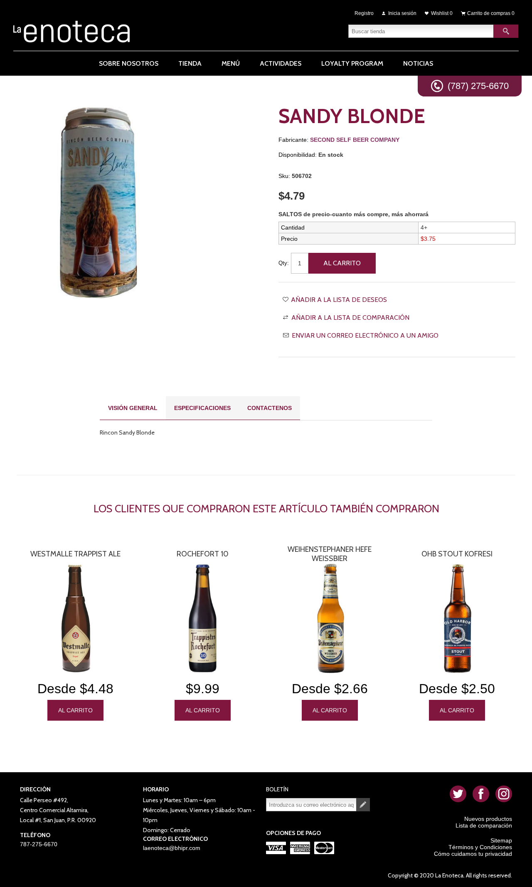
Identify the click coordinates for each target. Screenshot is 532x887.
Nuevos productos (488, 818)
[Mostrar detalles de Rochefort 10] (202, 618)
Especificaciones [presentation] (202, 408)
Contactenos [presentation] (269, 408)
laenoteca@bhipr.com (171, 848)
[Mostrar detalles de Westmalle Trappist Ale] (75, 618)
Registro (364, 13)
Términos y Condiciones (480, 847)
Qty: (283, 263)
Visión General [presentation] (133, 408)
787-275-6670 (38, 844)
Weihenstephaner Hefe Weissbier (330, 554)
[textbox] (421, 31)
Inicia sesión (402, 13)
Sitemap (501, 840)
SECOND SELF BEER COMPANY (354, 139)
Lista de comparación (484, 825)
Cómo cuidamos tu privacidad (473, 853)
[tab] (133, 408)
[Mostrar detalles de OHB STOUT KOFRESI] (457, 618)
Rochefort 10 (203, 553)
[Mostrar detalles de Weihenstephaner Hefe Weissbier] (330, 618)
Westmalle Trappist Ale (75, 553)
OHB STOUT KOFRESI (457, 553)
